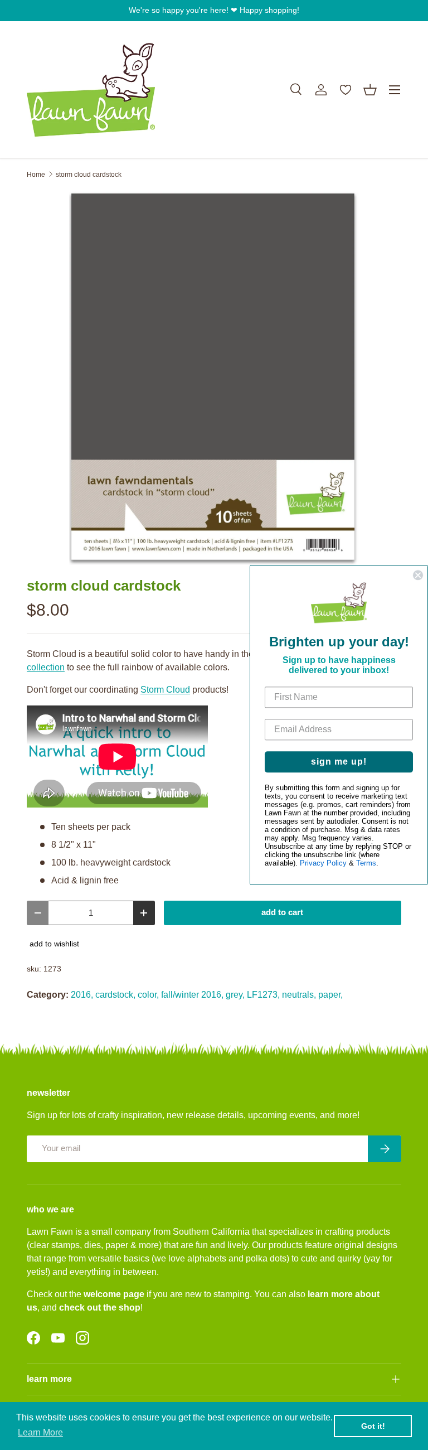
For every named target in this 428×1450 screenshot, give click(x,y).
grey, (235, 994)
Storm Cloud (165, 689)
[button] (370, 90)
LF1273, (263, 994)
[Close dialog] (418, 575)
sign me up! (339, 762)
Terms (366, 863)
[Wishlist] (345, 90)
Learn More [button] (40, 1432)
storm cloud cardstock (88, 174)
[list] (214, 378)
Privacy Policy (323, 863)
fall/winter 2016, (192, 994)
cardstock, (115, 994)
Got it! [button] (373, 1426)
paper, (330, 994)
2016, (82, 994)
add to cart (282, 912)
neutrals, (299, 994)
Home (36, 174)
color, (148, 994)
